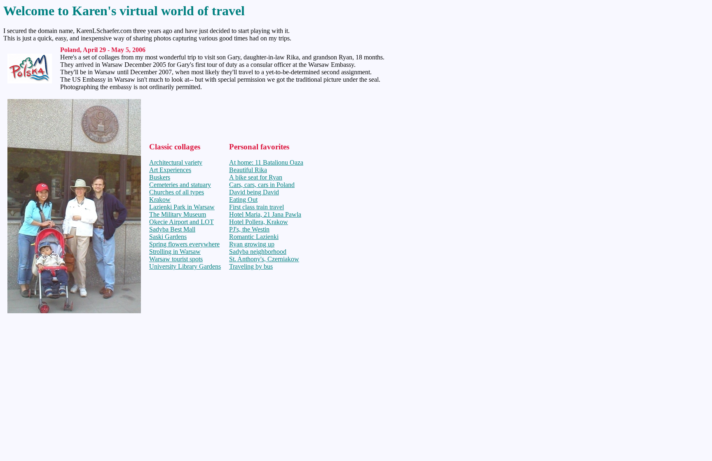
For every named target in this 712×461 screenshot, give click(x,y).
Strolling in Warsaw (175, 251)
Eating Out (243, 199)
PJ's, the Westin (249, 229)
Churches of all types (176, 192)
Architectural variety (175, 162)
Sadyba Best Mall (172, 229)
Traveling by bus (251, 266)
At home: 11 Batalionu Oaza (266, 162)
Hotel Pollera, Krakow (258, 221)
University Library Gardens (185, 266)
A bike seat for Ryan (255, 177)
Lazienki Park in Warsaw (182, 206)
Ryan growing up (251, 244)
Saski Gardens (168, 236)
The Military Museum (177, 214)
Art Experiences (170, 169)
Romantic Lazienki (254, 236)
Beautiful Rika (248, 169)
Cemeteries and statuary (180, 184)
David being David (254, 192)
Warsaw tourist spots (176, 258)
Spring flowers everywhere (184, 244)
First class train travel (256, 206)
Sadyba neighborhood (257, 251)
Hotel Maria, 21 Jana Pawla (265, 214)
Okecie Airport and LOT (181, 221)
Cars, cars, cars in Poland (262, 184)
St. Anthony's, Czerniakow (264, 258)
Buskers (159, 177)
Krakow (160, 199)
